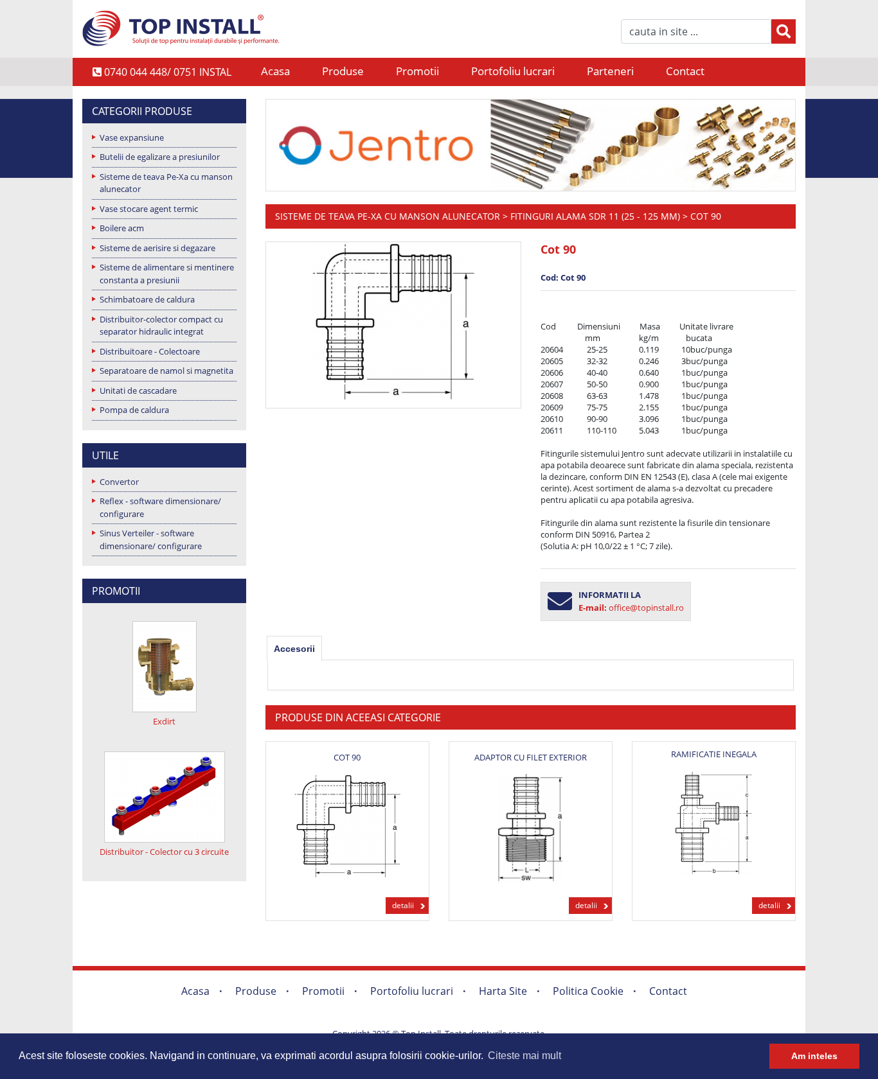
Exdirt (164, 721)
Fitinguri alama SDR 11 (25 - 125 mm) (595, 216)
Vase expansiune (132, 137)
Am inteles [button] (814, 1056)
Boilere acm (122, 228)
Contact (685, 71)
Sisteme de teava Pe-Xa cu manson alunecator (166, 183)
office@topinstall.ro (646, 607)
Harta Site (503, 991)
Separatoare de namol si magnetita (166, 370)
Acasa (275, 71)
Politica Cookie (588, 991)
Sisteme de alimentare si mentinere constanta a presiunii (167, 273)
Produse (343, 71)
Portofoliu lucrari (513, 71)
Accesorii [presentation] (294, 649)
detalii (403, 905)
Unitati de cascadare (138, 390)
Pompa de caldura (134, 410)
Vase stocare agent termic (149, 209)
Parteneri (610, 71)
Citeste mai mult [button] (524, 1055)
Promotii (417, 71)
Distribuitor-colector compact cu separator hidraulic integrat (161, 325)
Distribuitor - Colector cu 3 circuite (164, 851)
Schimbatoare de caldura (147, 299)
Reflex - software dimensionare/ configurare (160, 507)
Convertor (119, 481)
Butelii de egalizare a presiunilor (160, 156)
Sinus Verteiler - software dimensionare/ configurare (151, 539)
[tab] (294, 649)
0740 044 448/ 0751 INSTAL (166, 72)
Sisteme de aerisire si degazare (157, 248)
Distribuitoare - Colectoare (150, 351)
